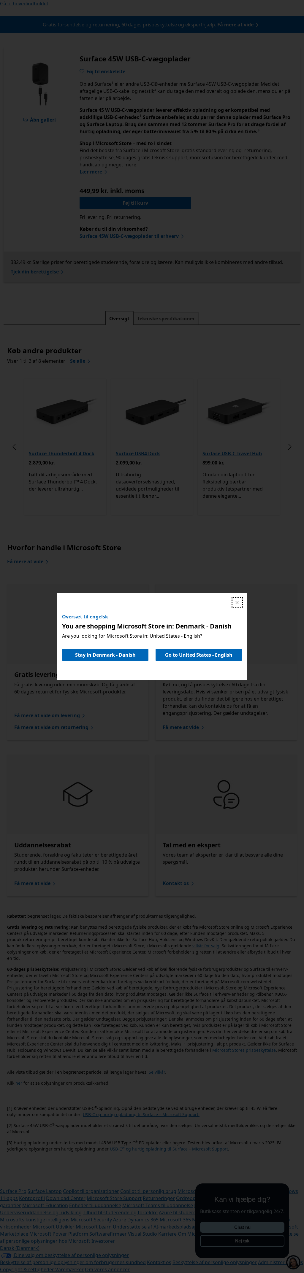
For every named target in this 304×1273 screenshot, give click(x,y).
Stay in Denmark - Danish (105, 655)
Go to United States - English (198, 655)
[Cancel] (237, 602)
